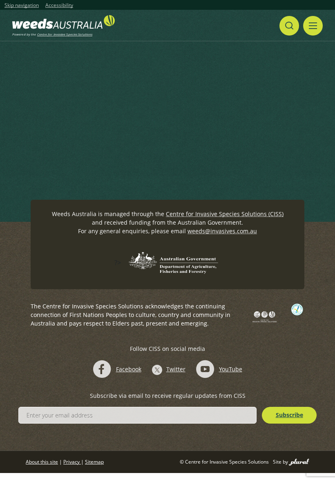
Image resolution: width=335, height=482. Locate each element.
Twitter (175, 369)
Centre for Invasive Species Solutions (65, 34)
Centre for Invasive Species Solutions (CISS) (225, 214)
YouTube (230, 369)
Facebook (128, 369)
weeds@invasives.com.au (222, 231)
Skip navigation (21, 5)
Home (63, 115)
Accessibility (59, 5)
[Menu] (313, 26)
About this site (42, 461)
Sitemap (94, 461)
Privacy (72, 461)
